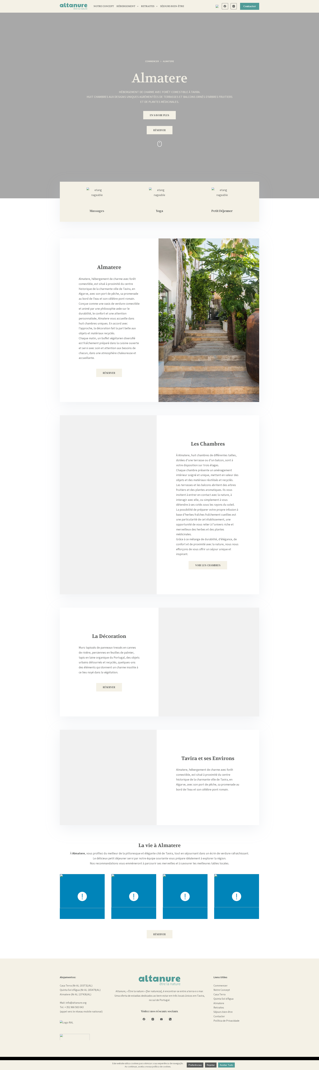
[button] (216, 6)
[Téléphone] (170, 1019)
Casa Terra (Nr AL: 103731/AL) (76, 985)
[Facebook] (225, 6)
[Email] (161, 1019)
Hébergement (125, 6)
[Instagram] (234, 6)
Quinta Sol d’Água (223, 998)
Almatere (218, 1003)
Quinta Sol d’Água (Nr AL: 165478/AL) (80, 990)
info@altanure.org (76, 1002)
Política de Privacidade (226, 1020)
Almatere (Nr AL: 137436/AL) (75, 994)
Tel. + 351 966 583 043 (72, 1007)
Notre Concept (104, 6)
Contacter (249, 6)
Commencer (220, 985)
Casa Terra (219, 994)
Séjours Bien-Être (172, 6)
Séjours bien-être (223, 1012)
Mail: (63, 1002)
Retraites (147, 6)
